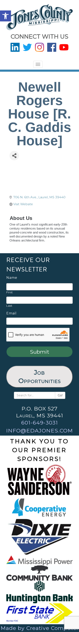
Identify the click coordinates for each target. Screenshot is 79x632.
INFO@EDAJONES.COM (39, 430)
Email (11, 313)
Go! (60, 395)
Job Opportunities (39, 377)
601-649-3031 (39, 422)
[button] (5, 15)
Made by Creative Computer (40, 628)
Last (9, 305)
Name (11, 277)
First (9, 292)
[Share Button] (14, 155)
